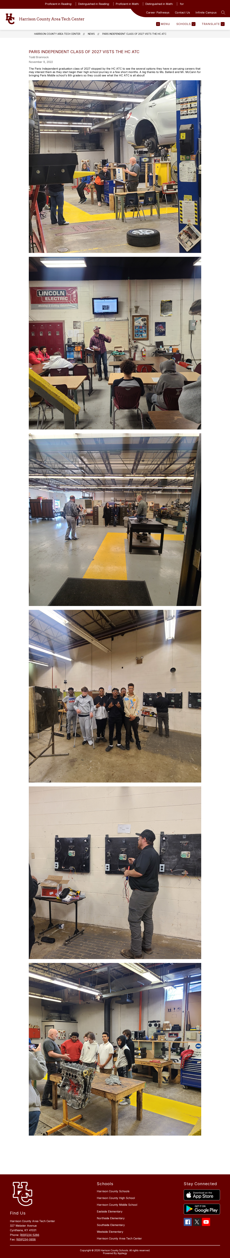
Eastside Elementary (109, 1211)
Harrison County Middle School (117, 1204)
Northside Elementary (111, 1218)
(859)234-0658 (26, 1239)
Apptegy (122, 1253)
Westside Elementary (110, 1231)
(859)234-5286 (29, 1235)
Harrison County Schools (113, 1191)
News (91, 33)
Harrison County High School (116, 1198)
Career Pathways (158, 12)
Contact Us (182, 12)
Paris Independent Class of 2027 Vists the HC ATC (134, 33)
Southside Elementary (111, 1225)
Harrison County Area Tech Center (57, 33)
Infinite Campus (206, 12)
